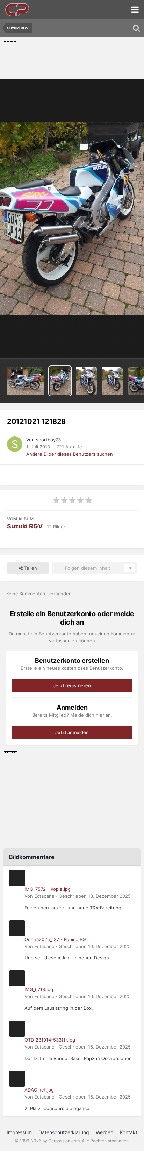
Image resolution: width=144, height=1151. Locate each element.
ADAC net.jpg (39, 1090)
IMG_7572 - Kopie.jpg (47, 889)
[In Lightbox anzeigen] (72, 218)
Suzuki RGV (25, 526)
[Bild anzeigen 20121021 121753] (112, 381)
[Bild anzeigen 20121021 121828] (60, 381)
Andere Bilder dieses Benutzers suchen (69, 454)
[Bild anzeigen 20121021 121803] (86, 381)
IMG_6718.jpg (38, 989)
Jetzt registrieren (72, 685)
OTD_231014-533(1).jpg (49, 1040)
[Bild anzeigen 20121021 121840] (25, 381)
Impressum (19, 1132)
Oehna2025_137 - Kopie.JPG (55, 939)
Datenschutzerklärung (63, 1132)
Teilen (30, 568)
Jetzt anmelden (72, 732)
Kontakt (128, 1132)
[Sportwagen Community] (17, 9)
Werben (104, 1132)
